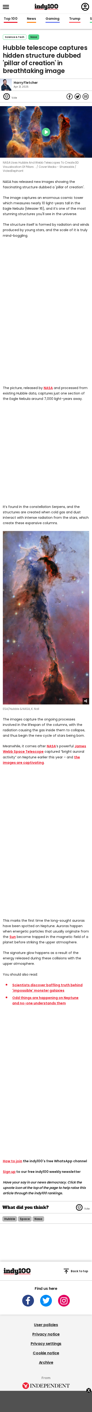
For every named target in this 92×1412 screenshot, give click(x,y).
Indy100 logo (46, 7)
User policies (46, 1325)
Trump (74, 19)
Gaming (53, 19)
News (31, 19)
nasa (33, 37)
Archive (46, 1362)
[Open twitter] (46, 1301)
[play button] (46, 132)
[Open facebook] (28, 1301)
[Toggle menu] (7, 7)
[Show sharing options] (86, 701)
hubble (9, 1219)
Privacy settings (46, 1343)
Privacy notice (46, 1334)
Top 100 (10, 19)
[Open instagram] (64, 1301)
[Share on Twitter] (78, 96)
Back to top (79, 1271)
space (24, 1219)
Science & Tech (14, 37)
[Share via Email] (86, 96)
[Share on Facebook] (70, 96)
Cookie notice (46, 1353)
